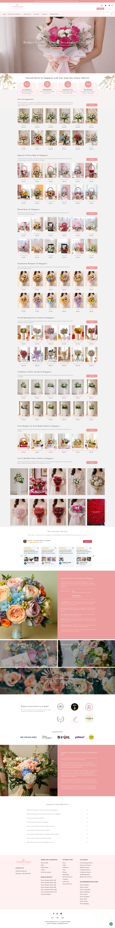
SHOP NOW (20, 649)
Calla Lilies (66, 881)
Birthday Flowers (84, 867)
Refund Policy (44, 867)
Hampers (44, 14)
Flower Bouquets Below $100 (49, 889)
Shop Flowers (27, 14)
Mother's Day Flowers (86, 877)
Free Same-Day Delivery (14, 14)
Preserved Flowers (68, 877)
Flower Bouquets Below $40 (48, 882)
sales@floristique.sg (21, 871)
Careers (43, 869)
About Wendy (44, 862)
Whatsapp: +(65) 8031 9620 (23, 873)
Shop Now (57, 682)
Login (109, 8)
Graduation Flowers (85, 869)
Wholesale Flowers (54, 14)
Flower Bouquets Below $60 (48, 885)
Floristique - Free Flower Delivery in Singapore (39, 540)
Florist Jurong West (85, 889)
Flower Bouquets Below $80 (48, 887)
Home (4, 14)
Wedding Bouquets (85, 874)
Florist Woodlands (85, 892)
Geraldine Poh (49, 562)
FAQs (42, 865)
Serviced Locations (46, 872)
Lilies (64, 869)
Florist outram (84, 901)
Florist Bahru (83, 899)
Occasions (36, 14)
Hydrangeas (66, 874)
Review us (87, 541)
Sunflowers (66, 867)
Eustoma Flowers (67, 884)
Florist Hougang (84, 903)
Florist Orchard (84, 887)
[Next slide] (93, 555)
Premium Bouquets (46, 894)
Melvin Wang (65, 562)
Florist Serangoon (85, 896)
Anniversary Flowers (85, 865)
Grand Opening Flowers (86, 862)
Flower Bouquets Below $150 (49, 892)
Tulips (64, 865)
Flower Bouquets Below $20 (48, 880)
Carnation (65, 879)
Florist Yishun (84, 894)
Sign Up (100, 8)
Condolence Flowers (85, 872)
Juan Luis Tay (31, 562)
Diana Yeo (82, 562)
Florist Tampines (84, 885)
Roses (64, 862)
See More (92, 105)
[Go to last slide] (21, 555)
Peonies (65, 872)
